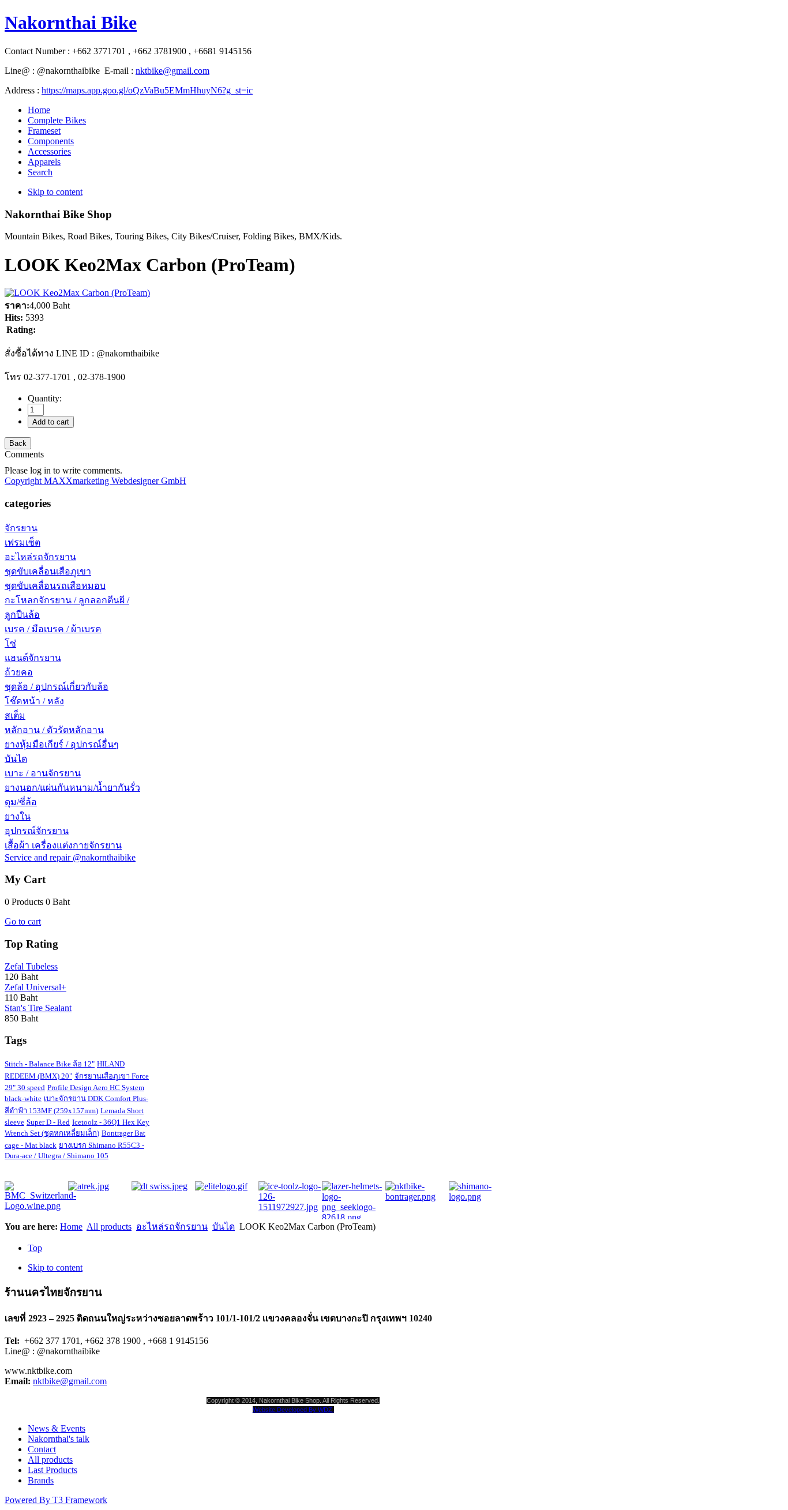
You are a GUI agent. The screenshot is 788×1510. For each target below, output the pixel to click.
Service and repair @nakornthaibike (70, 857)
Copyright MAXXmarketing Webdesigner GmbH (95, 481)
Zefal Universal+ (35, 987)
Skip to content (55, 192)
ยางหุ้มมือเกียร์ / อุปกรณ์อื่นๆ (62, 744)
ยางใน (18, 816)
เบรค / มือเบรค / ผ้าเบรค (53, 629)
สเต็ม (15, 715)
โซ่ (10, 643)
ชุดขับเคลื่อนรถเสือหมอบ (55, 586)
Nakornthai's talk (58, 1439)
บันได (16, 759)
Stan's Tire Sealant (38, 1008)
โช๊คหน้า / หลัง (34, 701)
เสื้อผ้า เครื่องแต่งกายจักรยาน (63, 845)
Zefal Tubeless (31, 966)
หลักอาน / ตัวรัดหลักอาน (54, 730)
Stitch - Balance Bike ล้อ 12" (50, 1064)
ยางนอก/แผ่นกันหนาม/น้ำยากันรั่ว (72, 787)
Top (35, 1248)
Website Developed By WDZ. (293, 1409)
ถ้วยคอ (19, 672)
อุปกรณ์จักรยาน (37, 831)
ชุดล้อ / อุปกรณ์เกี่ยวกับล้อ (56, 687)
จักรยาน (21, 528)
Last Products (52, 1470)
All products (109, 1226)
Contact (42, 1449)
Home (71, 1226)
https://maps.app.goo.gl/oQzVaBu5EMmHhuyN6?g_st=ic (147, 90)
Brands (41, 1480)
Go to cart (23, 921)
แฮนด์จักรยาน (33, 658)
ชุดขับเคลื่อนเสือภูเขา (48, 571)
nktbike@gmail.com (172, 71)
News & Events (56, 1428)
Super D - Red (48, 1122)
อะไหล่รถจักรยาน (40, 557)
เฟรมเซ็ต (22, 542)
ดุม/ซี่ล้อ (21, 802)
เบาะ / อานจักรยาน (43, 773)
